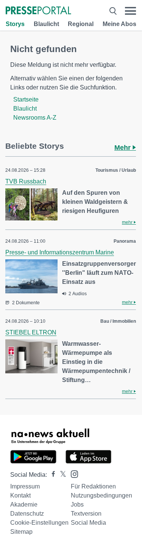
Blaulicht (46, 24)
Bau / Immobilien (118, 321)
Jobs (77, 504)
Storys (15, 24)
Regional (81, 24)
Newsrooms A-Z (34, 117)
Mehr (123, 147)
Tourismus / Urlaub (115, 170)
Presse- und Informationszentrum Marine (59, 252)
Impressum (25, 486)
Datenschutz (27, 513)
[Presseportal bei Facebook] (51, 474)
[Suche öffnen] (113, 11)
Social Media (88, 522)
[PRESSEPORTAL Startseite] (38, 11)
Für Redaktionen (93, 486)
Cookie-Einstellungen (39, 522)
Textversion (86, 513)
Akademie (23, 504)
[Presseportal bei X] (60, 474)
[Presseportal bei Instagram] (72, 473)
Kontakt (20, 495)
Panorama (125, 241)
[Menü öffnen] (130, 11)
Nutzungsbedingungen (101, 495)
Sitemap (21, 531)
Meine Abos (119, 24)
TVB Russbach (25, 181)
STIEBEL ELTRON (30, 332)
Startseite (26, 99)
